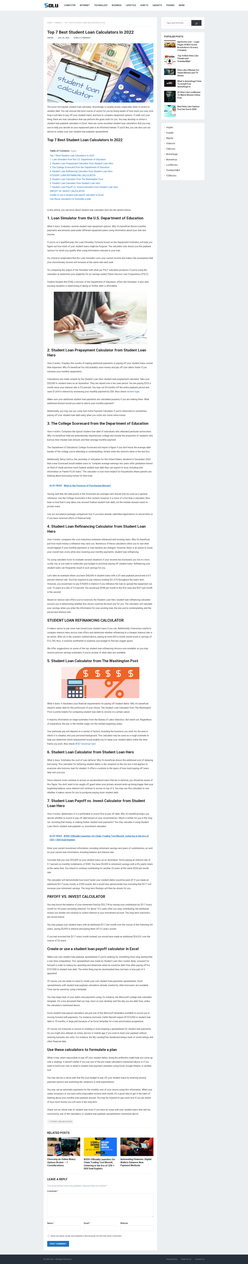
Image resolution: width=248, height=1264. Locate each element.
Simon (50, 38)
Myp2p (169, 138)
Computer (69, 5)
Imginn (169, 127)
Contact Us (199, 1259)
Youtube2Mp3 (173, 170)
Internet (85, 5)
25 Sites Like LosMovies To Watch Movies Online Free (188, 95)
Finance (58, 23)
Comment (52, 1191)
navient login (133, 391)
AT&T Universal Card (85, 743)
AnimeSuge (172, 154)
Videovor (170, 143)
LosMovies (172, 165)
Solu (52, 1259)
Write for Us (186, 1259)
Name (50, 1223)
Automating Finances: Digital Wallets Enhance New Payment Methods (135, 1162)
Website (124, 1223)
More (182, 5)
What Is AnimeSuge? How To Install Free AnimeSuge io (189, 84)
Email (87, 1223)
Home (49, 23)
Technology (100, 5)
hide (73, 151)
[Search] (196, 23)
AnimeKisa (171, 159)
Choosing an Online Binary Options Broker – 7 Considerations (61, 1162)
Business (117, 5)
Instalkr (170, 132)
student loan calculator (61, 1122)
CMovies (170, 148)
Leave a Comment (82, 38)
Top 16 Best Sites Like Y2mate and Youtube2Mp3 (187, 58)
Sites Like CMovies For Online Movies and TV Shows (188, 73)
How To (144, 5)
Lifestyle (131, 5)
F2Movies (171, 175)
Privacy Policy (171, 1259)
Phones (170, 5)
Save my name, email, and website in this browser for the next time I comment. (86, 1236)
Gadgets (157, 5)
